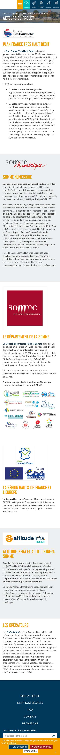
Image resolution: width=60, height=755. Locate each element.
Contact (30, 716)
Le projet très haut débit (21, 13)
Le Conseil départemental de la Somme (22, 343)
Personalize (30, 751)
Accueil (6, 13)
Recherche (30, 723)
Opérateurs (13, 632)
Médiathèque (30, 695)
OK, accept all (19, 746)
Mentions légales (30, 702)
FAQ (30, 709)
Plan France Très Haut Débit (20, 51)
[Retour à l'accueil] (8, 4)
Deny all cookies (42, 746)
